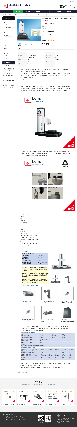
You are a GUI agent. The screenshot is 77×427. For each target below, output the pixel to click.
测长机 (5, 32)
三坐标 (5, 37)
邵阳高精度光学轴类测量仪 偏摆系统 (8, 75)
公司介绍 (38, 11)
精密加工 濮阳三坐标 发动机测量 (8, 78)
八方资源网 (12, 419)
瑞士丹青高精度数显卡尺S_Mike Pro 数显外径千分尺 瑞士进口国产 (29, 404)
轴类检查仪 (6, 53)
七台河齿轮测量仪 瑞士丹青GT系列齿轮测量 (8, 68)
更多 (13, 62)
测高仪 (5, 22)
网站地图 (24, 419)
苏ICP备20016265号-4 (18, 416)
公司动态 (48, 11)
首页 (7, 14)
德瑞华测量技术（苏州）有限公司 (12, 417)
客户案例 (59, 11)
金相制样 (5, 58)
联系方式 (69, 11)
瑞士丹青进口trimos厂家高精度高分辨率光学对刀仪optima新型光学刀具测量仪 (8, 85)
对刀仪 (5, 45)
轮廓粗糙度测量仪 (17, 14)
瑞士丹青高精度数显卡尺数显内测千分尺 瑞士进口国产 (13, 404)
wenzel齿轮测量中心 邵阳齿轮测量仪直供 (8, 65)
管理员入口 (21, 419)
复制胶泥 (5, 48)
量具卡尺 (5, 24)
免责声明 (16, 419)
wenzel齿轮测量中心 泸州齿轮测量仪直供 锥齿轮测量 (8, 70)
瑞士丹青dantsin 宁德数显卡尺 (8, 80)
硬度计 (5, 42)
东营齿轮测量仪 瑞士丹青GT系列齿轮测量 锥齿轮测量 (8, 73)
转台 (4, 40)
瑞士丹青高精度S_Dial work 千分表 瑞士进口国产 (55, 404)
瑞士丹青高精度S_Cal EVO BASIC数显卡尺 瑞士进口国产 (42, 404)
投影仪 (5, 50)
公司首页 (7, 11)
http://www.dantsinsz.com (22, 372)
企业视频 (28, 11)
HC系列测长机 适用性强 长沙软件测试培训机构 (8, 87)
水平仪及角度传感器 (8, 30)
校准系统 (5, 55)
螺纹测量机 (6, 35)
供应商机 (18, 11)
